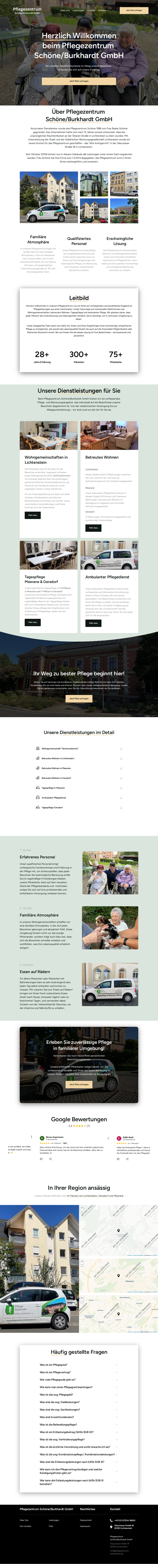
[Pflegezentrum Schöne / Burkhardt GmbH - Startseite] (27, 10)
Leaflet (129, 1255)
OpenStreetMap (138, 1255)
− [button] (82, 1211)
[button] (118, 1230)
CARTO (155, 1255)
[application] (118, 1230)
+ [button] (82, 1207)
